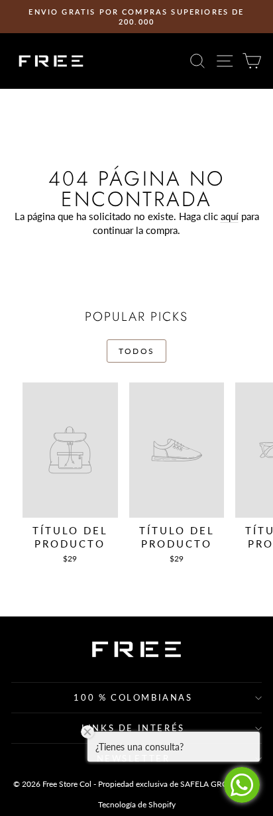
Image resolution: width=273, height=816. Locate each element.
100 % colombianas (133, 697)
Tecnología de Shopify (137, 804)
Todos (137, 351)
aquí (230, 216)
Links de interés (133, 728)
